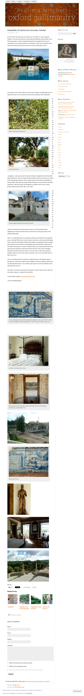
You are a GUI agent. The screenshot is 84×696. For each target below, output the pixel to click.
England (59, 144)
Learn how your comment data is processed (37, 681)
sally (59, 117)
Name (9, 626)
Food (59, 149)
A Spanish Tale (61, 89)
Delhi (59, 142)
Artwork (60, 137)
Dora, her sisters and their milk (64, 84)
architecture (60, 129)
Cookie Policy (29, 693)
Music (59, 160)
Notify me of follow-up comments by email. (20, 663)
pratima (59, 102)
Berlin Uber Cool (19, 687)
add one (19, 615)
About (13, 1)
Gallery (19, 1)
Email (9, 633)
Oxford (59, 162)
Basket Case (16, 685)
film (59, 147)
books (59, 139)
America (60, 127)
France (59, 152)
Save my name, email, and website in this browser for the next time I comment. (26, 669)
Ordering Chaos (61, 94)
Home (8, 1)
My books (26, 1)
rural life (60, 165)
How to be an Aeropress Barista (65, 91)
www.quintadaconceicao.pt (28, 276)
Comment (10, 645)
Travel (59, 167)
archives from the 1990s (63, 132)
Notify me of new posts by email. (18, 666)
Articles (59, 134)
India (59, 157)
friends (59, 155)
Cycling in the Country (63, 86)
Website (9, 639)
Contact (34, 1)
